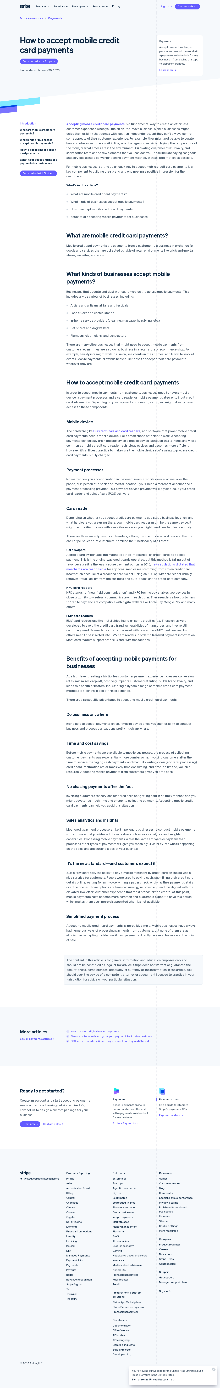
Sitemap (164, 1221)
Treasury (71, 1298)
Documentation (122, 1325)
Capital (70, 1197)
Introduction (28, 123)
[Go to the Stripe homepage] (24, 1173)
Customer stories (169, 1183)
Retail (116, 1284)
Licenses (164, 1216)
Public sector (120, 1279)
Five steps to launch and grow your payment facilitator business (111, 1036)
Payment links (74, 1260)
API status (119, 1335)
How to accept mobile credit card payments (38, 151)
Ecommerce (120, 1197)
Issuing (70, 1246)
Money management (125, 1226)
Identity (71, 1236)
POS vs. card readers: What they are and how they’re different (109, 1041)
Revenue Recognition (79, 1279)
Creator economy (123, 1246)
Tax (68, 1289)
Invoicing (71, 1241)
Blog (161, 1188)
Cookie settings (168, 1226)
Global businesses (124, 1212)
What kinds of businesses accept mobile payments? (36, 141)
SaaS (116, 1236)
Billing (69, 1193)
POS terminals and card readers (116, 431)
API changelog (121, 1340)
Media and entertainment (128, 1265)
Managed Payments (78, 1255)
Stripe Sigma (73, 1284)
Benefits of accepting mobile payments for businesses (38, 161)
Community (166, 1193)
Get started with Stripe (38, 61)
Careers (164, 1249)
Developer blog (122, 1354)
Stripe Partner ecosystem (128, 1307)
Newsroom (165, 1254)
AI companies (121, 1241)
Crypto (70, 1217)
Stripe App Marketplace (127, 1302)
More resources (31, 18)
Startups (118, 1183)
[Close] (213, 1370)
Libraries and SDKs (124, 1344)
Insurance (118, 1260)
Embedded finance (124, 1202)
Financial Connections (79, 1231)
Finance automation (124, 1207)
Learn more (166, 70)
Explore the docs (169, 1115)
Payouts (71, 1270)
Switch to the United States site (152, 1379)
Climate (70, 1207)
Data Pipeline (74, 1221)
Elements (72, 1226)
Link (68, 1250)
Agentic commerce (124, 1188)
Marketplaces (121, 1221)
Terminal (71, 1294)
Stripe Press (166, 1259)
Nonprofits (119, 1270)
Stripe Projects (122, 1349)
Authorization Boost (78, 1188)
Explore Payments (124, 1123)
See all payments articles (36, 1038)
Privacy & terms (168, 1202)
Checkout (72, 1202)
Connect (71, 1212)
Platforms (119, 1231)
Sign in (165, 6)
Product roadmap (169, 1244)
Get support (166, 1277)
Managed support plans (173, 1282)
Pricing (116, 6)
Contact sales (186, 6)
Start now (29, 1124)
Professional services (126, 1274)
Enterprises (119, 1178)
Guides (163, 1178)
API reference (121, 1330)
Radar (69, 1274)
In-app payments (123, 1217)
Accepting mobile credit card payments (95, 124)
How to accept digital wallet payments (94, 1031)
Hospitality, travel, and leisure (130, 1255)
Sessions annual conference (176, 1197)
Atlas (69, 1183)
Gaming (117, 1250)
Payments (55, 18)
